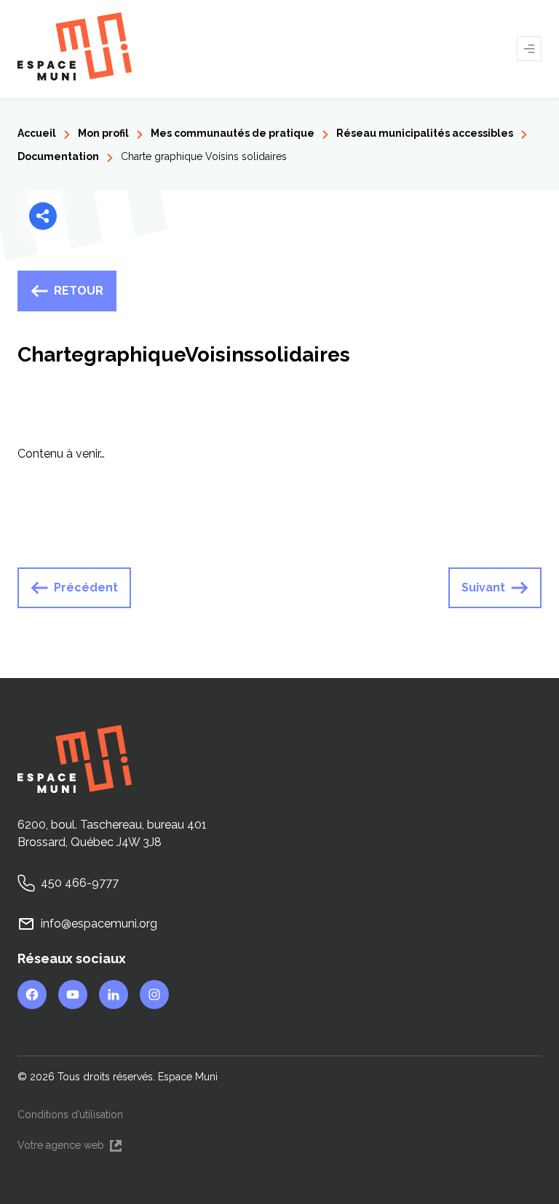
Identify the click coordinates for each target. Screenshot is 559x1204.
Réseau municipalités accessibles (424, 133)
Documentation (58, 156)
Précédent (86, 587)
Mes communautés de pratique (232, 133)
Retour (78, 291)
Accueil (36, 133)
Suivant (483, 587)
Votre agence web (70, 1146)
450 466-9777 (80, 883)
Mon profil (103, 133)
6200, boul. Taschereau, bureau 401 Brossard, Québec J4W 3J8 (112, 833)
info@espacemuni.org (99, 923)
